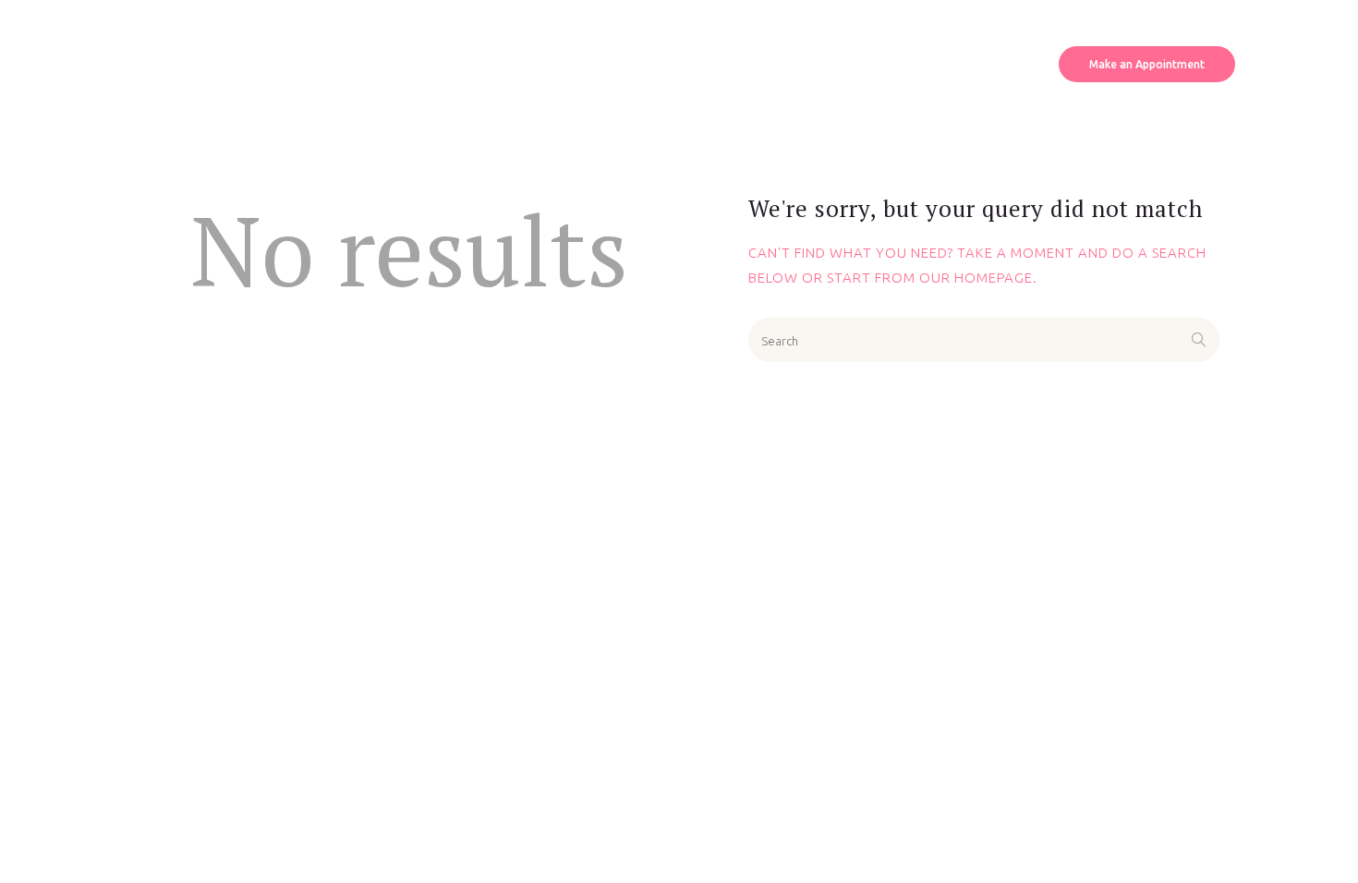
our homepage (976, 277)
